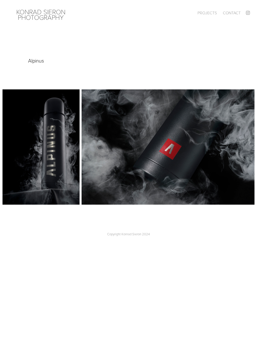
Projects (207, 13)
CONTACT (232, 13)
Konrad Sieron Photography (41, 14)
